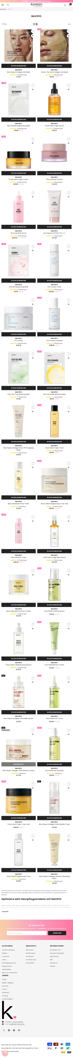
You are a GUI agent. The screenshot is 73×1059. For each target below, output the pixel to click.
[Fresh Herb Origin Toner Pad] (18, 798)
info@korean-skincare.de (17, 1024)
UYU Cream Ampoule (54, 341)
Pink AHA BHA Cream (54, 179)
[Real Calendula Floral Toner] (18, 477)
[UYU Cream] (18, 314)
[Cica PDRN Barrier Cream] (54, 638)
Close (71, 1)
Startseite (3, 9)
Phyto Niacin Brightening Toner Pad (54, 504)
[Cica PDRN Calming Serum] (54, 584)
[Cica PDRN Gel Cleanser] (54, 744)
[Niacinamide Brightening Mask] (18, 99)
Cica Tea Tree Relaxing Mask (19, 394)
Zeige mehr (5, 911)
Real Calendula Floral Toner (18, 504)
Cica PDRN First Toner (54, 718)
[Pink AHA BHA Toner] (18, 531)
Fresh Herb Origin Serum (54, 126)
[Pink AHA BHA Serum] (18, 206)
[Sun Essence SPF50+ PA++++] (54, 206)
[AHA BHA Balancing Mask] (18, 260)
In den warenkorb (18, 66)
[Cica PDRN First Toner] (54, 692)
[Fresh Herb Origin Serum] (54, 99)
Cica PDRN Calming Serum (54, 611)
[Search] (8, 5)
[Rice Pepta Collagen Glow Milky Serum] (18, 692)
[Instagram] (9, 1030)
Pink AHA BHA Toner (18, 557)
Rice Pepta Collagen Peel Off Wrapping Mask (18, 449)
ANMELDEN (57, 933)
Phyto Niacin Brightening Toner (19, 876)
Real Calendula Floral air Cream (18, 611)
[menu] (2, 5)
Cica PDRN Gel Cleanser (54, 771)
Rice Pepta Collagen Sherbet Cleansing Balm (54, 877)
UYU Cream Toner (54, 287)
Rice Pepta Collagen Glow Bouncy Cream (19, 771)
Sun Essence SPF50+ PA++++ (54, 233)
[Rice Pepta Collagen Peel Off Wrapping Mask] (18, 421)
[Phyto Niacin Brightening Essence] (18, 638)
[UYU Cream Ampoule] (54, 314)
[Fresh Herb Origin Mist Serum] (54, 531)
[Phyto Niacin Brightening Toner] (18, 850)
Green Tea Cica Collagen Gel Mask (54, 72)
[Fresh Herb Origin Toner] (54, 421)
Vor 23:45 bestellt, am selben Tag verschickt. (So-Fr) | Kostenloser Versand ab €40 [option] (36, 1)
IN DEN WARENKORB (18, 227)
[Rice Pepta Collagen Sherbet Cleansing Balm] (54, 850)
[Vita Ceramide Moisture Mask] (54, 368)
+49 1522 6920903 (17, 1022)
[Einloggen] (65, 5)
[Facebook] (4, 1030)
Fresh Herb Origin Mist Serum (54, 557)
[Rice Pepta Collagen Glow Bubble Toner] (54, 798)
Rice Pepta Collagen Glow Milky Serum (18, 718)
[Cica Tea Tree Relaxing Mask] (18, 368)
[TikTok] (14, 1030)
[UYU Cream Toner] (54, 260)
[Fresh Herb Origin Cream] (18, 153)
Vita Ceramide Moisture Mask (54, 394)
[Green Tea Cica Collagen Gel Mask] (54, 45)
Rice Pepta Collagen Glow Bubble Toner (54, 824)
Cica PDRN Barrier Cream (54, 665)
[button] (34, 24)
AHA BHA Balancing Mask (18, 287)
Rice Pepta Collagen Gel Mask (18, 72)
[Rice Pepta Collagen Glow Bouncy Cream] (18, 744)
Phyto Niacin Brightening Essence (18, 665)
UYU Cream (18, 341)
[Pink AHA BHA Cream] (54, 153)
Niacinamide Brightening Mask (18, 126)
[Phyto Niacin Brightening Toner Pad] (54, 477)
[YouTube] (19, 1030)
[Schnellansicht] (32, 35)
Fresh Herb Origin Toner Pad (19, 824)
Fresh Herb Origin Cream (18, 179)
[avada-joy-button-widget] (5, 1053)
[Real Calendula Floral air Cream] (18, 584)
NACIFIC (10, 9)
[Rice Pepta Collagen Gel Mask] (18, 45)
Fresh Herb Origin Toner (54, 448)
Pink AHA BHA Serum (19, 233)
